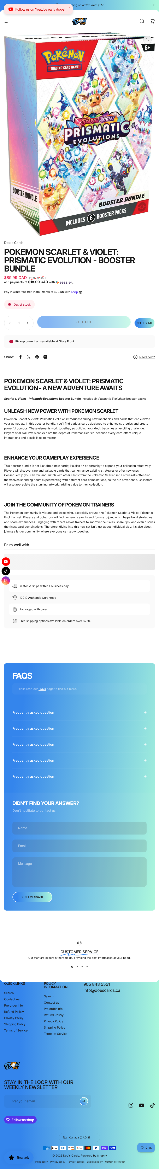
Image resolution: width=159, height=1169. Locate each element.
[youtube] (6, 562)
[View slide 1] (72, 966)
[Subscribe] (84, 1101)
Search (9, 993)
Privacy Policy (13, 1018)
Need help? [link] (147, 357)
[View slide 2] (77, 966)
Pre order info (13, 1005)
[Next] (153, 5)
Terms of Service (16, 1030)
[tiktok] (6, 571)
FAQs (42, 689)
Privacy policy (57, 1161)
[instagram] (6, 580)
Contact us (12, 999)
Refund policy (41, 1161)
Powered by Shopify (94, 1155)
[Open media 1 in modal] (147, 40)
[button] (41, 282)
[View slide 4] (86, 966)
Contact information (115, 1161)
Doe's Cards (13, 243)
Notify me (144, 323)
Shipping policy (95, 1161)
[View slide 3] (82, 966)
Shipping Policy (14, 1024)
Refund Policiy (14, 1011)
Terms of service (75, 1161)
